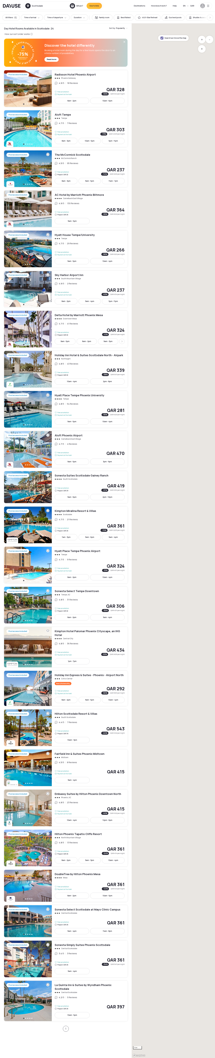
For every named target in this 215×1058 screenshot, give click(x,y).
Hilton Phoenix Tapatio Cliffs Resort (66, 848)
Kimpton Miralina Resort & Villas (66, 525)
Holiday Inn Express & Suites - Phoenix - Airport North (66, 688)
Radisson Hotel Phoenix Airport (66, 88)
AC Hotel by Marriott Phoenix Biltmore (66, 209)
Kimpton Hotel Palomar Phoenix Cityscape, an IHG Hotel (66, 647)
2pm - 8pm (107, 381)
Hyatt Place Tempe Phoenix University (66, 409)
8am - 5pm (65, 341)
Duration (78, 17)
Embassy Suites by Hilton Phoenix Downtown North (66, 808)
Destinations (139, 6)
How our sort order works (17, 34)
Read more (51, 59)
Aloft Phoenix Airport (66, 449)
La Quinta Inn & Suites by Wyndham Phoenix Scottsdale (66, 1001)
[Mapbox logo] (139, 1055)
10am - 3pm (72, 740)
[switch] (102, 17)
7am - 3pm (66, 537)
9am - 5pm (89, 181)
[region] (173, 540)
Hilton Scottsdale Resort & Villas (66, 727)
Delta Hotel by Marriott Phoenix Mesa (66, 329)
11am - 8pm (107, 931)
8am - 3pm (66, 141)
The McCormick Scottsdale (66, 168)
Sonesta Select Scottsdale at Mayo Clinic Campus (66, 921)
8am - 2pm (71, 101)
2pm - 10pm (107, 497)
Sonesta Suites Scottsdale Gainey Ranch (66, 487)
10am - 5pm (89, 141)
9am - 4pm (89, 301)
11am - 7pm (113, 181)
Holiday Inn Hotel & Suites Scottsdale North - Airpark (66, 369)
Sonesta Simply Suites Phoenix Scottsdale (66, 959)
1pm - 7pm (72, 661)
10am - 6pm (107, 101)
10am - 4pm (107, 261)
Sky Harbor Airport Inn (66, 289)
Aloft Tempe (66, 128)
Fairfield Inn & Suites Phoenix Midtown (66, 768)
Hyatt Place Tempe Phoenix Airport (66, 565)
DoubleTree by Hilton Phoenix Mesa (66, 886)
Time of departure (55, 17)
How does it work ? (159, 6)
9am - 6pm (71, 497)
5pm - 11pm (113, 141)
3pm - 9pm (107, 461)
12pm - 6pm (107, 820)
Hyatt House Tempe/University (66, 249)
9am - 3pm (108, 341)
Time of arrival (30, 17)
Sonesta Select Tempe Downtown (66, 605)
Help (175, 6)
